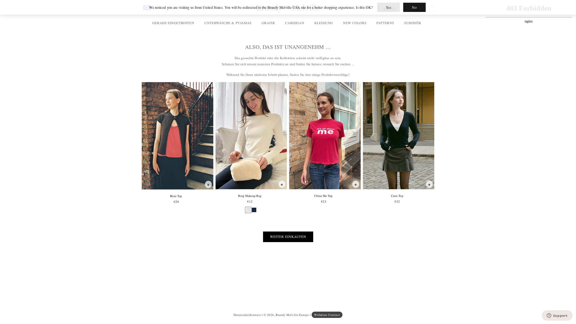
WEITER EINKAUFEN (288, 236)
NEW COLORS (354, 22)
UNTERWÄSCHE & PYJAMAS (228, 22)
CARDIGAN (294, 22)
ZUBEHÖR (412, 22)
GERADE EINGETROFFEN (173, 22)
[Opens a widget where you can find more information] (557, 316)
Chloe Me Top (323, 196)
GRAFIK (268, 22)
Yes (389, 7)
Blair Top (176, 196)
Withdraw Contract (327, 315)
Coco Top (397, 196)
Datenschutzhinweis (247, 315)
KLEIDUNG (323, 22)
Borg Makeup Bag (249, 196)
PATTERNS (385, 22)
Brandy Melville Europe (292, 315)
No (414, 7)
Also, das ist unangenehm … (288, 46)
